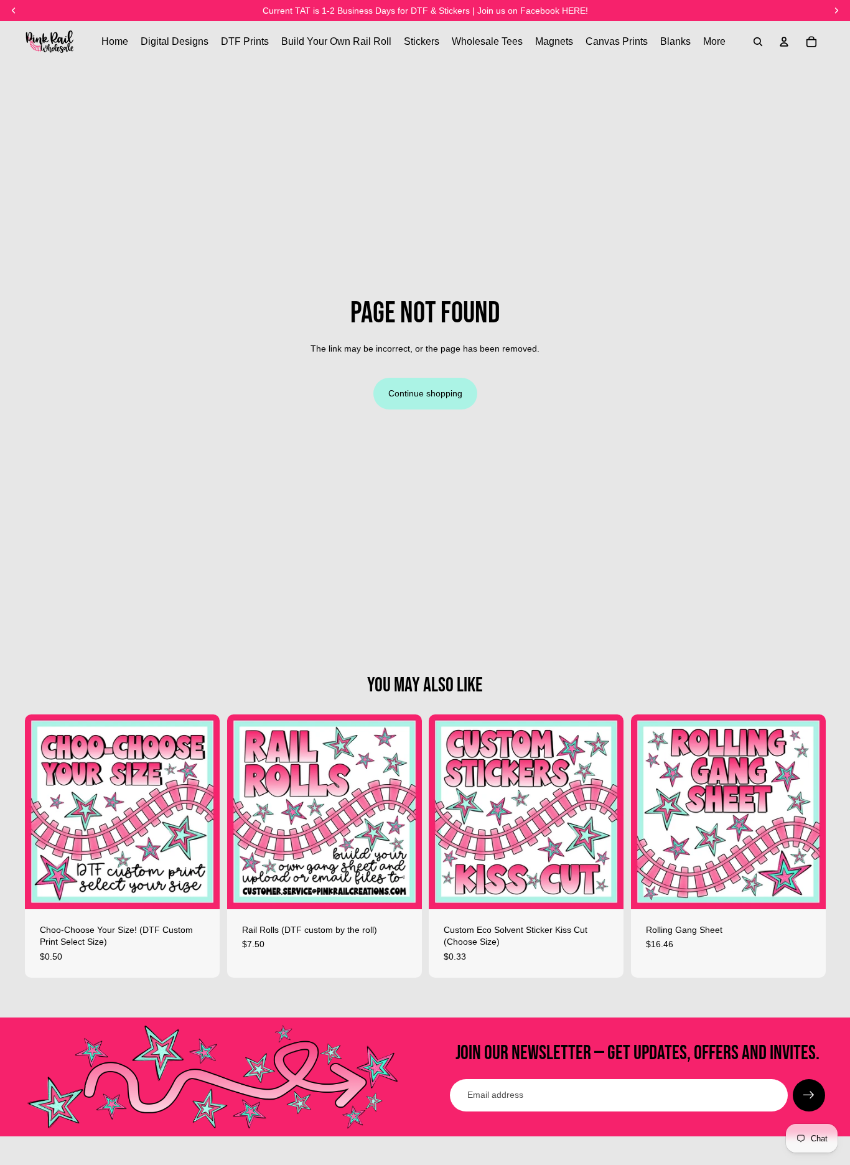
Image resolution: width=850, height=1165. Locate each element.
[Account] (784, 41)
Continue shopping (425, 393)
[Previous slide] (245, 811)
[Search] (758, 41)
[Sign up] (809, 1095)
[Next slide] (402, 811)
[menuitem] (714, 41)
